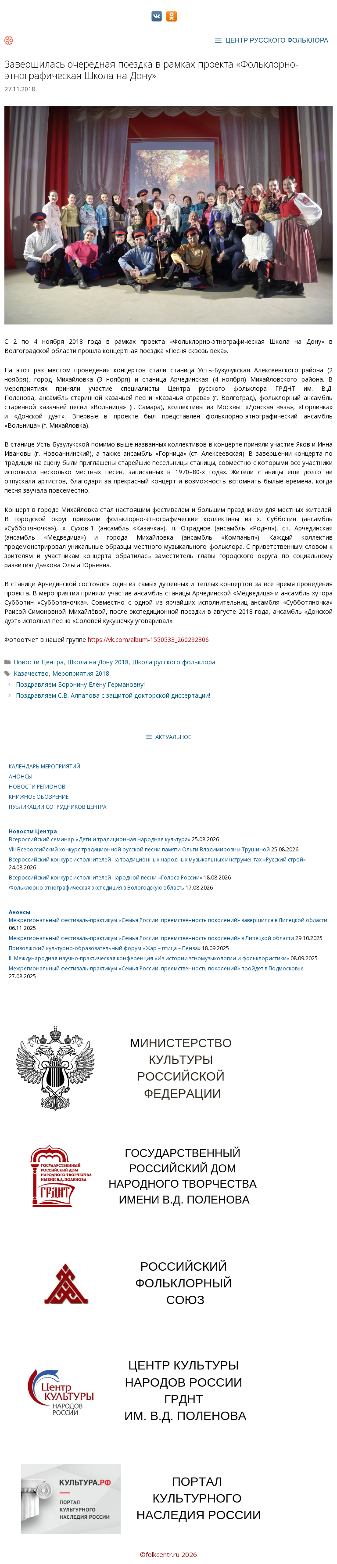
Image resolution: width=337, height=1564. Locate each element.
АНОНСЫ (20, 776)
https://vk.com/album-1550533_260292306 (148, 639)
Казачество (31, 673)
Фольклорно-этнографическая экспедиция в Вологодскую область (96, 887)
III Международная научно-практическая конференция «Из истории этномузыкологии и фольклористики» (149, 958)
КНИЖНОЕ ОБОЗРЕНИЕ (38, 796)
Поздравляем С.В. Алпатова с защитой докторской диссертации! (113, 695)
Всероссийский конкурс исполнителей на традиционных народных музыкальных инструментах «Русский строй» (157, 859)
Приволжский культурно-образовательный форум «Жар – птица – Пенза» (105, 948)
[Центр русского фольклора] (8, 40)
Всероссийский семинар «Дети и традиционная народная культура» (99, 839)
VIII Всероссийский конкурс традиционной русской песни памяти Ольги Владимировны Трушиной (139, 849)
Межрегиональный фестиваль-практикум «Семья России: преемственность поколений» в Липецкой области (151, 938)
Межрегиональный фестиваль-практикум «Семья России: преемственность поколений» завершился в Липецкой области (168, 920)
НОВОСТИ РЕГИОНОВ (37, 786)
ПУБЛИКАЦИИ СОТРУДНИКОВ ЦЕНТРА (58, 807)
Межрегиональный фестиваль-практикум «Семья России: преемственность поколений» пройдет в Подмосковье (156, 968)
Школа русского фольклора (173, 662)
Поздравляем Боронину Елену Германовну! (80, 684)
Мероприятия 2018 (80, 673)
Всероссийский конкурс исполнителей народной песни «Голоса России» (105, 877)
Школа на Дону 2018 (98, 662)
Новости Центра (39, 662)
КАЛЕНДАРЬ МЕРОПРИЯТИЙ (44, 766)
